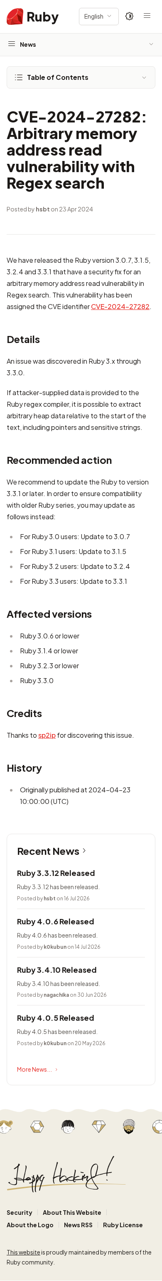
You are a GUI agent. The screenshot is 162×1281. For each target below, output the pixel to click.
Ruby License (123, 1225)
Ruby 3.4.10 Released (57, 969)
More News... (34, 1069)
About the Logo (30, 1225)
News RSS (78, 1225)
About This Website (72, 1212)
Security (19, 1212)
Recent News (48, 850)
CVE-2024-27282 (120, 306)
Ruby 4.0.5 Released (55, 1017)
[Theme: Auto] (129, 16)
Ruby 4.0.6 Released (55, 921)
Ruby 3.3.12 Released (56, 873)
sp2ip (47, 735)
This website (23, 1252)
